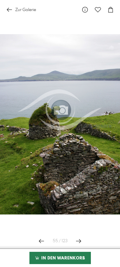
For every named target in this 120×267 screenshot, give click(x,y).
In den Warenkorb (62, 258)
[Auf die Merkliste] (97, 10)
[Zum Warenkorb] (110, 10)
